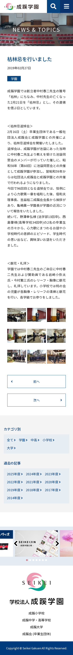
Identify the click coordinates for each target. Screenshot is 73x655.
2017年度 (52, 489)
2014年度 (14, 497)
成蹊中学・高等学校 (36, 620)
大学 (10, 448)
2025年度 (14, 474)
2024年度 (33, 474)
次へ (36, 400)
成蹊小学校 (36, 613)
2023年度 (52, 474)
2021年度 (33, 482)
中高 (34, 440)
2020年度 (52, 482)
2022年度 (14, 482)
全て (10, 440)
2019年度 (14, 489)
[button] (27, 560)
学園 (14, 78)
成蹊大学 (36, 627)
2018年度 (33, 489)
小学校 (48, 440)
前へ (36, 381)
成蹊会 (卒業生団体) (36, 633)
